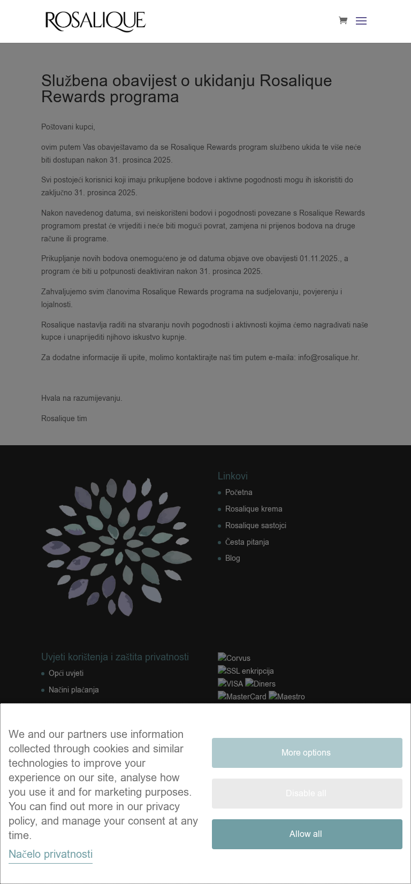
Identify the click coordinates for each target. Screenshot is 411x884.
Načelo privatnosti (51, 854)
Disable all (306, 793)
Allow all (306, 834)
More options (306, 753)
